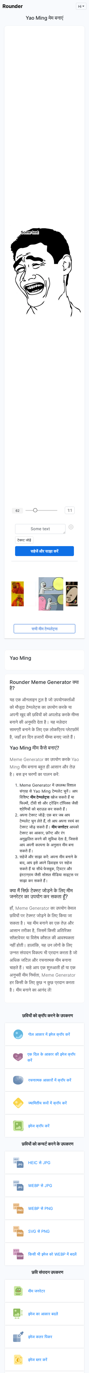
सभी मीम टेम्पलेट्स (45, 628)
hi (79, 6)
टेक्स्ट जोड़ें (24, 540)
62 (18, 511)
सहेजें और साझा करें (44, 551)
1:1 (69, 510)
